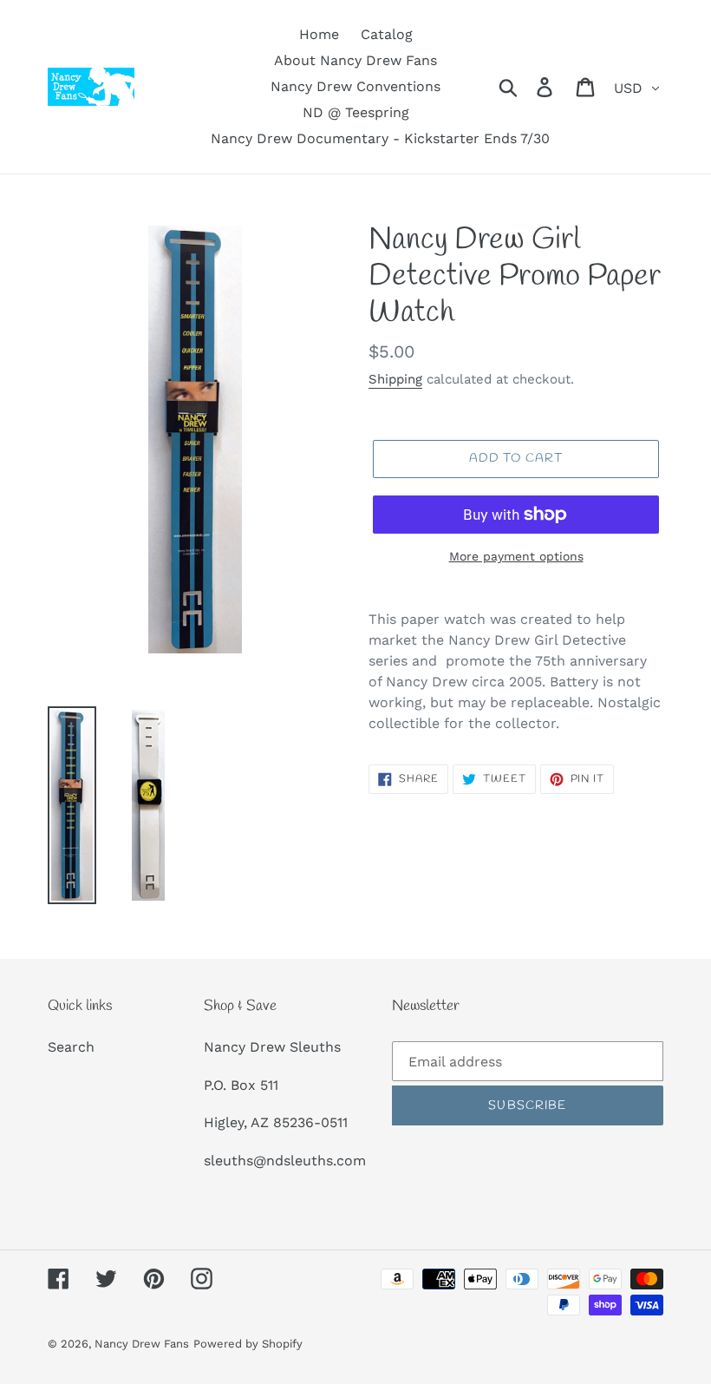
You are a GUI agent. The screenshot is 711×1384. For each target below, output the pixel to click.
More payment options (516, 556)
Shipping (395, 379)
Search (71, 1047)
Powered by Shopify (248, 1343)
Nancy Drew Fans (142, 1343)
